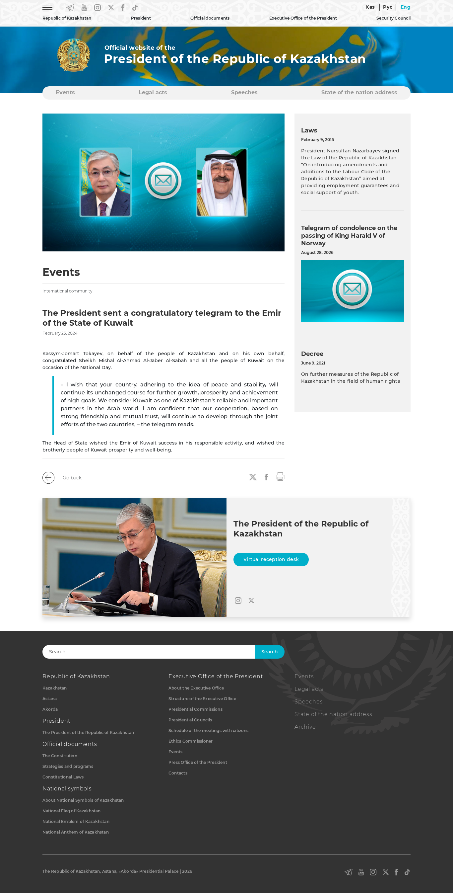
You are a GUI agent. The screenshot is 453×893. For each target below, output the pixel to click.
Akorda (50, 709)
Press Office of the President (197, 762)
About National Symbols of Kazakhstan (83, 800)
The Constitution (59, 755)
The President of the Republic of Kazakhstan (88, 732)
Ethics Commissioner (190, 741)
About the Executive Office (196, 688)
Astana (49, 698)
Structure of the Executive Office (202, 698)
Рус (387, 7)
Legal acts (153, 92)
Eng (406, 7)
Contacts (177, 773)
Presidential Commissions (195, 709)
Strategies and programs (68, 766)
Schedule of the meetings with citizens (208, 730)
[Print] (280, 476)
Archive (305, 727)
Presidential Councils (190, 719)
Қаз (370, 7)
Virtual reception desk (271, 559)
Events (65, 92)
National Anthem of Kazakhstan (75, 832)
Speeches (244, 92)
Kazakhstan (54, 688)
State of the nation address (359, 92)
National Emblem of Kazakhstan (75, 821)
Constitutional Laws (63, 776)
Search (269, 652)
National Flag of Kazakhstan (71, 810)
